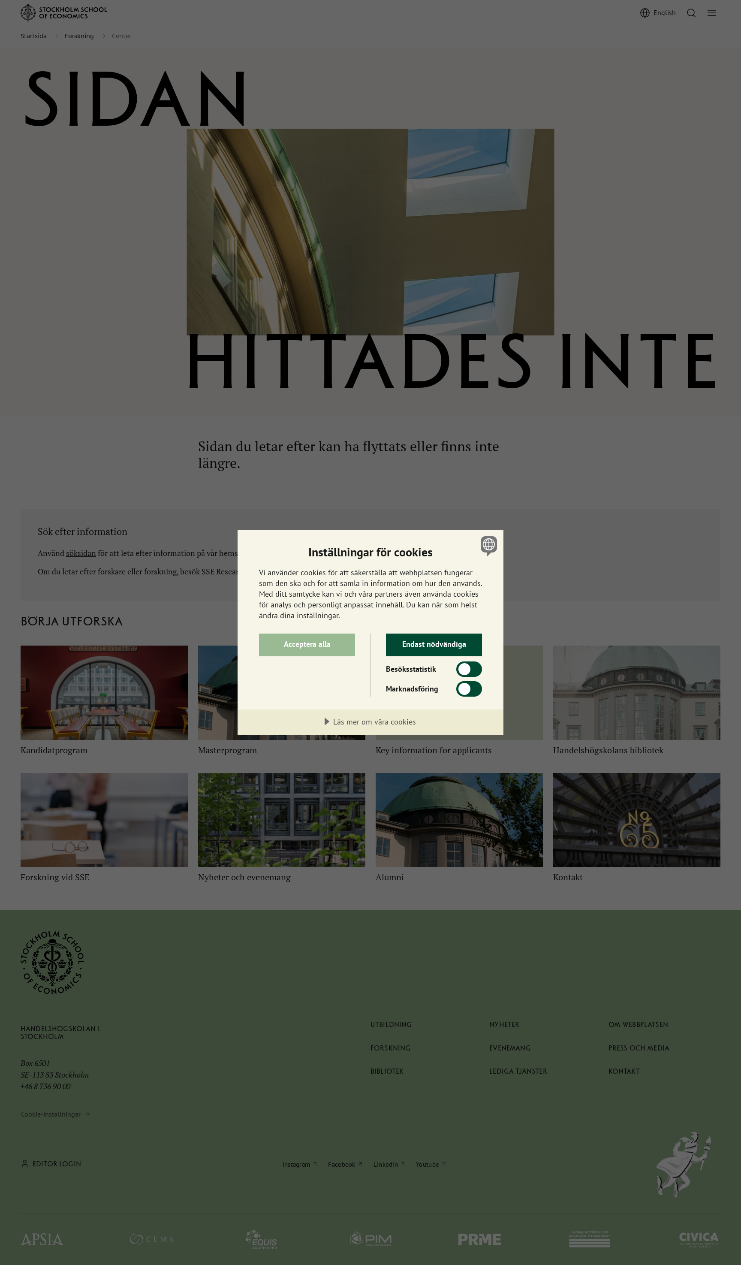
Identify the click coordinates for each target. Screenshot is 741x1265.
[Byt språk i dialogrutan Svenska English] (487, 546)
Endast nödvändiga (434, 644)
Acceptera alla (307, 644)
